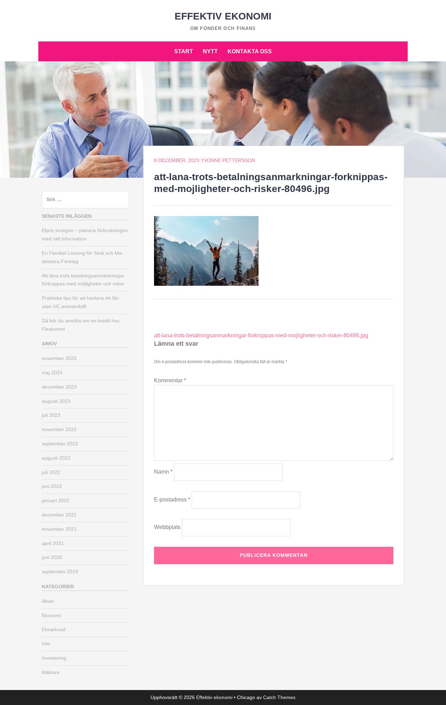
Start (183, 51)
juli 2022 (51, 472)
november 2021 (59, 529)
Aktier (48, 601)
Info (46, 643)
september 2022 (60, 443)
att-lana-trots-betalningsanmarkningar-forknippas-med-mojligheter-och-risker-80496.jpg (261, 335)
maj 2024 (52, 372)
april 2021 (53, 543)
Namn (163, 472)
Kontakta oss (250, 51)
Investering (54, 658)
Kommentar (170, 380)
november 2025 (59, 358)
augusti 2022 (56, 458)
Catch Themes (279, 697)
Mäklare (51, 672)
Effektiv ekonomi (223, 16)
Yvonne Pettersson (228, 160)
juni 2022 (52, 486)
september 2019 (60, 571)
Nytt (210, 51)
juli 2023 (51, 415)
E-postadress (172, 500)
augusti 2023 (56, 401)
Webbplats (167, 527)
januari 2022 (55, 500)
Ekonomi (51, 615)
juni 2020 (52, 557)
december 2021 (59, 515)
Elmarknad (54, 629)
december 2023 (59, 387)
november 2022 (59, 429)
